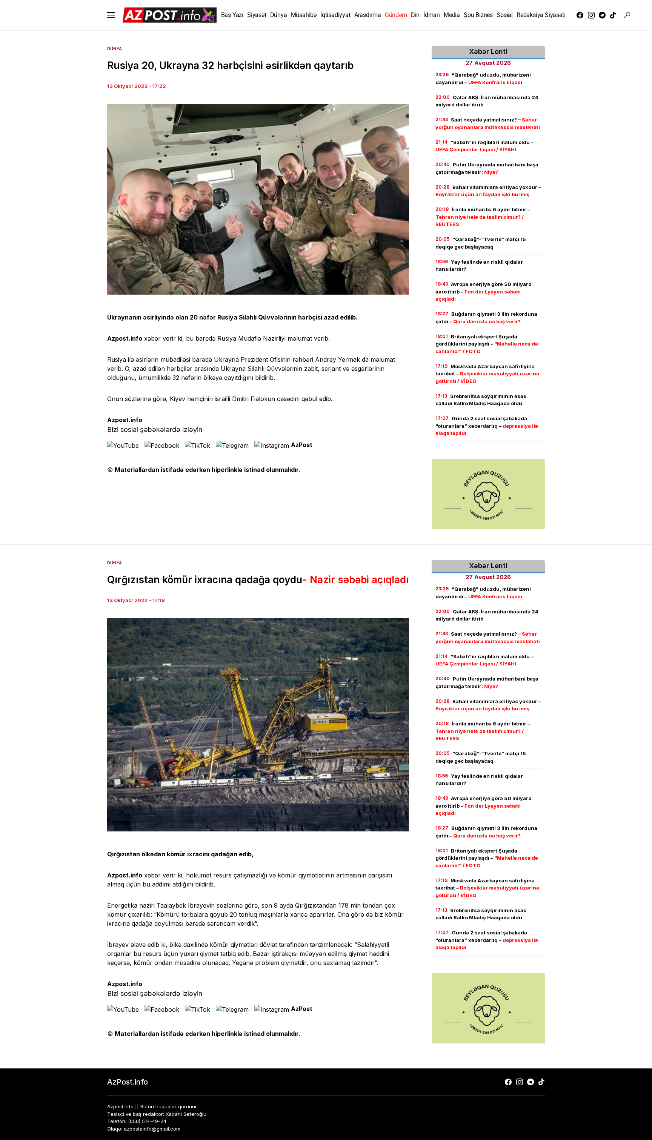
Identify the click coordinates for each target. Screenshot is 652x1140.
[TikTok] (613, 15)
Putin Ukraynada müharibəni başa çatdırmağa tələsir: (486, 168)
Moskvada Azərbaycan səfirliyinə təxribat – (487, 373)
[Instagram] (591, 15)
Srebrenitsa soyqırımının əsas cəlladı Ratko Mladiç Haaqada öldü (480, 400)
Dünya (114, 48)
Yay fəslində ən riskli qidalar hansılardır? (479, 265)
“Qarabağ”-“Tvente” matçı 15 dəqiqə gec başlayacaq (480, 243)
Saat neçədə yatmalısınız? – (487, 123)
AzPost (301, 445)
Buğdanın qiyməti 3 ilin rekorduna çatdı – (486, 317)
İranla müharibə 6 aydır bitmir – (482, 216)
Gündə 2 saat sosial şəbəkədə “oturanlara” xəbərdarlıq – (486, 425)
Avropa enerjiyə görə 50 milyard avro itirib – (483, 291)
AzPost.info (127, 1081)
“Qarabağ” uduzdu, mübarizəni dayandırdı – (483, 78)
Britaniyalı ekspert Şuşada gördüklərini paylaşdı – (486, 343)
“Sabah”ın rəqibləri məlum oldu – (484, 146)
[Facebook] (580, 15)
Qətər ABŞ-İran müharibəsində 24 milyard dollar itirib (486, 101)
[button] (111, 15)
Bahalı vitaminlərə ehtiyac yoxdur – (488, 191)
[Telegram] (602, 15)
